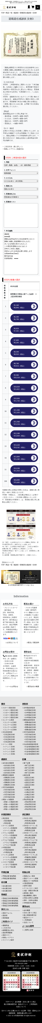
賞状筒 (5, 915)
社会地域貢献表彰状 (31, 744)
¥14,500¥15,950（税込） (20, 469)
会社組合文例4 (9, 773)
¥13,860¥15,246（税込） (20, 458)
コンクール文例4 (10, 729)
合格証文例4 (29, 797)
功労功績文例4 (30, 742)
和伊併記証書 (30, 867)
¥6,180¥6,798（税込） (19, 318)
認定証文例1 (29, 777)
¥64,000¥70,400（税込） (20, 481)
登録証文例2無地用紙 (10, 905)
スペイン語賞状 (8, 825)
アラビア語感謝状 (10, 842)
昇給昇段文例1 (30, 802)
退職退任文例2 (9, 780)
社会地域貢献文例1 (32, 746)
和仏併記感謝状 (31, 835)
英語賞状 (6, 818)
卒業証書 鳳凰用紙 (9, 878)
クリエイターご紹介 (31, 888)
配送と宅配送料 (33, 642)
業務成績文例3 (30, 727)
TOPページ (10, 1002)
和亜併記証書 (30, 845)
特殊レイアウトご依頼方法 (14, 149)
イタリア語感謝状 (10, 864)
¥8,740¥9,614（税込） (19, 364)
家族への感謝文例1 (11, 802)
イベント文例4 (9, 754)
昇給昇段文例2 (30, 804)
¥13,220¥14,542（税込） (20, 446)
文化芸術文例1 (9, 734)
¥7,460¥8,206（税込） (19, 341)
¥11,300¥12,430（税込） (20, 411)
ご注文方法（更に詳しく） (14, 146)
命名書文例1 (7, 886)
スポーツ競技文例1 (11, 710)
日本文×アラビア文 (31, 840)
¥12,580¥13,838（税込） (20, 434)
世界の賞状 (28, 886)
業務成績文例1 (30, 722)
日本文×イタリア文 (31, 862)
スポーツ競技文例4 (11, 717)
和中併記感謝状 (31, 850)
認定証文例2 (29, 780)
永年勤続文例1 (30, 710)
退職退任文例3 (9, 782)
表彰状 (25, 703)
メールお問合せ (12, 686)
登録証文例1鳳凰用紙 (10, 898)
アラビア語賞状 (8, 840)
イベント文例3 (9, 751)
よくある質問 (28, 926)
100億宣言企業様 (30, 903)
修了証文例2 (29, 768)
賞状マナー (7, 935)
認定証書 (27, 775)
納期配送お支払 (8, 930)
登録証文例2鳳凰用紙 (10, 903)
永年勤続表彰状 (29, 708)
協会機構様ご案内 (30, 895)
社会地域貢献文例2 (32, 749)
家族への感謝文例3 (11, 807)
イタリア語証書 (10, 867)
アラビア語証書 (10, 845)
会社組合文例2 (9, 768)
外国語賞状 (6, 814)
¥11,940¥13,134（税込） (20, 423)
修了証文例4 (29, 773)
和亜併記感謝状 (31, 842)
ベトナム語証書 (10, 859)
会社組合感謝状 (8, 763)
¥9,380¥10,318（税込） (20, 376)
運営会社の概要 (33, 686)
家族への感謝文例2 (11, 804)
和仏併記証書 (30, 838)
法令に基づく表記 (30, 913)
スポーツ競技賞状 (9, 708)
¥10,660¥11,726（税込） (20, 399)
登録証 (4, 894)
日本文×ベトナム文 (31, 855)
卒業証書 (5, 872)
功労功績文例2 (30, 737)
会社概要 (27, 910)
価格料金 (6, 925)
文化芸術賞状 (7, 732)
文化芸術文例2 (9, 737)
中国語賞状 (7, 847)
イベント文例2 (9, 749)
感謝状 (16, 13)
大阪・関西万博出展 (31, 890)
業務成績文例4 (30, 729)
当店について (28, 922)
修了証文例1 (29, 765)
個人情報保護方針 (30, 915)
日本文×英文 (28, 818)
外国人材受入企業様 (31, 898)
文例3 (35, 13)
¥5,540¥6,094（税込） (19, 306)
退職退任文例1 (9, 777)
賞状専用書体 (7, 933)
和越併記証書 (30, 859)
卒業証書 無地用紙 (9, 876)
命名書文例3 (7, 891)
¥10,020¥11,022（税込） (20, 388)
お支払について (12, 642)
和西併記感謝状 (31, 828)
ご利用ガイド (7, 921)
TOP (2, 13)
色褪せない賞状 (29, 876)
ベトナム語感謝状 (10, 857)
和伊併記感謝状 (31, 864)
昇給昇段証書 (28, 799)
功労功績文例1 (30, 734)
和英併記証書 (30, 823)
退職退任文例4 (9, 785)
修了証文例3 (29, 770)
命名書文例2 (7, 888)
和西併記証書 (30, 830)
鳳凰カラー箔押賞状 (31, 881)
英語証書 (7, 823)
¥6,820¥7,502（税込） (19, 329)
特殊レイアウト (8, 937)
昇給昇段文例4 (30, 809)
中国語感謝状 (9, 850)
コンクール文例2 (10, 725)
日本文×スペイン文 (31, 825)
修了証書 (27, 763)
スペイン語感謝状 (10, 828)
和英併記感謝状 (31, 821)
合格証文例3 (29, 794)
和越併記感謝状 (31, 857)
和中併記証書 (30, 852)
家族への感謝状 (8, 799)
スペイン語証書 (10, 830)
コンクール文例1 (10, 722)
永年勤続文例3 (30, 715)
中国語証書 (8, 852)
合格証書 (27, 787)
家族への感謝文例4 (11, 809)
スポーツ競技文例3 (11, 715)
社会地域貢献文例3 (32, 751)
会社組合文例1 (9, 765)
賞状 (3, 703)
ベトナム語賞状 (8, 855)
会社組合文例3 (9, 770)
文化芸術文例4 (9, 742)
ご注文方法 (7, 928)
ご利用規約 (28, 920)
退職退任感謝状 (25, 13)
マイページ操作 (8, 940)
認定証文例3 (29, 782)
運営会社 (26, 906)
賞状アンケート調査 (31, 878)
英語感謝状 (8, 821)
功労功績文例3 (30, 739)
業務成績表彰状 (29, 720)
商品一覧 (9, 13)
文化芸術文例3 (9, 739)
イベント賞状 (7, 744)
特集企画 (26, 872)
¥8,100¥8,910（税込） (19, 353)
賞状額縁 (6, 918)
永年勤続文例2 (30, 712)
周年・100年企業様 (31, 900)
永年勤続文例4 (30, 717)
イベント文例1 (9, 746)
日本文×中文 (28, 847)
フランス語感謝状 (10, 835)
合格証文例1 (29, 790)
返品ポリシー (28, 917)
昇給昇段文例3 (30, 807)
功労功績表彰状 (29, 732)
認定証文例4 (29, 785)
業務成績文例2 (30, 725)
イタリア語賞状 (8, 862)
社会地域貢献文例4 (32, 754)
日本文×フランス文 (31, 833)
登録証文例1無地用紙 (10, 901)
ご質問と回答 (28, 930)
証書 (24, 759)
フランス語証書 (10, 838)
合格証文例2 (29, 792)
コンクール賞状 (8, 720)
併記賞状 (26, 814)
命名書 (4, 882)
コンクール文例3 (10, 727)
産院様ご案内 (28, 893)
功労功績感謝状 (8, 787)
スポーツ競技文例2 (11, 712)
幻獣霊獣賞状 (28, 883)
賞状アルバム (7, 913)
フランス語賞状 (8, 833)
